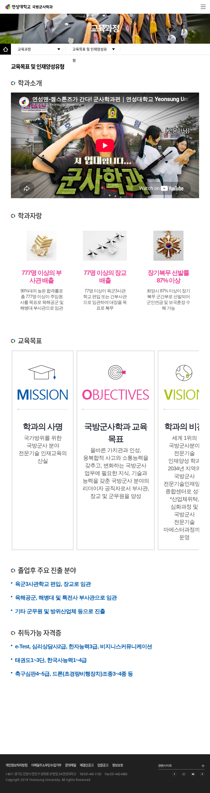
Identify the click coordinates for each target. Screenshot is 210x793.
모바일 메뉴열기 (203, 7)
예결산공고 (87, 765)
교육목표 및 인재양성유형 (89, 51)
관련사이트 (165, 765)
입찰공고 (102, 765)
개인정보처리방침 (16, 765)
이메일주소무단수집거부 (46, 765)
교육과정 (24, 49)
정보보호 (117, 765)
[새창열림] (174, 774)
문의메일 (70, 765)
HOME (5, 49)
